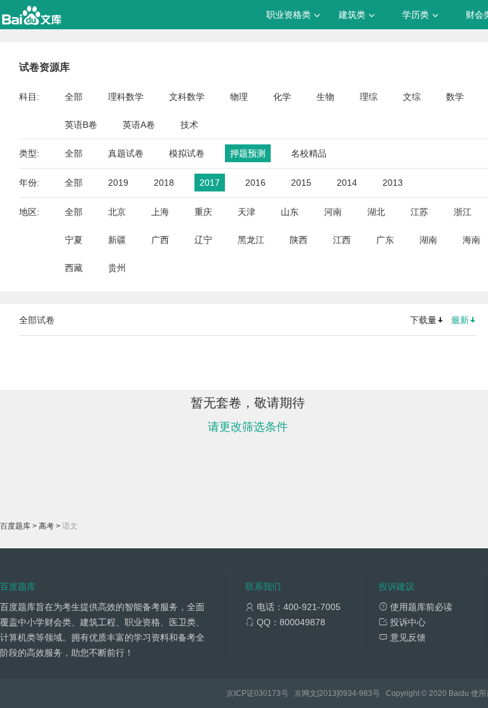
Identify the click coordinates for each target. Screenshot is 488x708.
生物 (325, 97)
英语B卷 (81, 125)
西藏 (74, 268)
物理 (239, 97)
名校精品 (309, 153)
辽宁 (203, 240)
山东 (290, 212)
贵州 (117, 268)
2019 (118, 182)
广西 (160, 240)
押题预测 (248, 153)
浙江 (462, 212)
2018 (164, 182)
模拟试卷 (187, 153)
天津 (246, 212)
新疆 (117, 240)
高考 (46, 526)
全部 (74, 97)
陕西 (299, 240)
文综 (412, 97)
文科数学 (187, 97)
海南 (471, 240)
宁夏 (74, 240)
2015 (301, 182)
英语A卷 (139, 125)
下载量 (423, 320)
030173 (267, 693)
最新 (460, 320)
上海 (160, 212)
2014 (347, 182)
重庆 (203, 212)
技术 (189, 125)
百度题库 (15, 526)
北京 (117, 212)
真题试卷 (126, 153)
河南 (333, 212)
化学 (282, 97)
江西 (342, 240)
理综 (368, 97)
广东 (385, 240)
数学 (455, 97)
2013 (393, 182)
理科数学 (126, 97)
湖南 (428, 240)
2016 (255, 182)
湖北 (376, 212)
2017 (210, 182)
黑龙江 (251, 240)
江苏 (419, 212)
